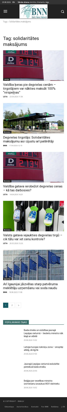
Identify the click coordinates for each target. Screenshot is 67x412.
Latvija (6, 79)
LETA (5, 96)
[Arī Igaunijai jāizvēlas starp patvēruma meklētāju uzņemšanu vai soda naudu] (33, 265)
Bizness (7, 132)
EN (13, 2)
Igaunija (7, 279)
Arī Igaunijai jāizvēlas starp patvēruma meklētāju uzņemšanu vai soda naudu (30, 286)
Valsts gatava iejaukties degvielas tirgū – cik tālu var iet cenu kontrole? (32, 237)
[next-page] (18, 305)
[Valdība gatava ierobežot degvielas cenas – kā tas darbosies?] (33, 167)
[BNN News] (33, 11)
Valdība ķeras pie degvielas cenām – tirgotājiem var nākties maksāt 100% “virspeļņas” (29, 88)
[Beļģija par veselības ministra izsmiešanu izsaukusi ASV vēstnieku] (12, 385)
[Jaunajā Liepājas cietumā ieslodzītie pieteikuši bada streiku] (12, 368)
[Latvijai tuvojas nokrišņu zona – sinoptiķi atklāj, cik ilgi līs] (12, 352)
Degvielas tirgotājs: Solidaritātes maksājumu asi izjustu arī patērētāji (28, 139)
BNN (5, 145)
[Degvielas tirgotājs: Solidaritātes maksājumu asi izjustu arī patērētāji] (33, 118)
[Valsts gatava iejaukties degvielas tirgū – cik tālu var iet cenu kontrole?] (33, 216)
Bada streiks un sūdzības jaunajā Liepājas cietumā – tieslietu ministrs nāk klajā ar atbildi (43, 333)
